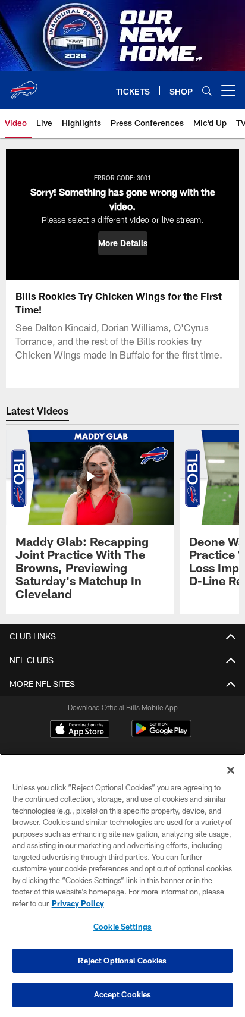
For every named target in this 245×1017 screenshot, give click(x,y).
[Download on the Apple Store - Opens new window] (79, 730)
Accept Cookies (123, 994)
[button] (122, 243)
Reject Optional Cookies (122, 960)
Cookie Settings (122, 926)
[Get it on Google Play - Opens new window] (161, 734)
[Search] (207, 91)
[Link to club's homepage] (24, 85)
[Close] (231, 770)
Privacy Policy (78, 903)
